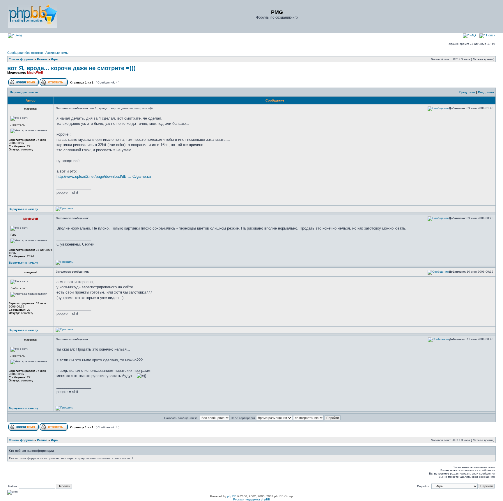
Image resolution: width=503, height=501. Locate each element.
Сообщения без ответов (25, 52)
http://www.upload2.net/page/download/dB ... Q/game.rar (103, 176)
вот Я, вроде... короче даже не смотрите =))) (71, 68)
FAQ (472, 35)
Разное (42, 59)
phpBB (231, 496)
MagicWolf (35, 72)
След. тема (486, 92)
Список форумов (21, 59)
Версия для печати (24, 92)
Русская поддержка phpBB (251, 499)
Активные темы (56, 52)
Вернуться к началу (23, 209)
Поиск (490, 35)
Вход (18, 35)
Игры (55, 59)
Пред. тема (467, 92)
